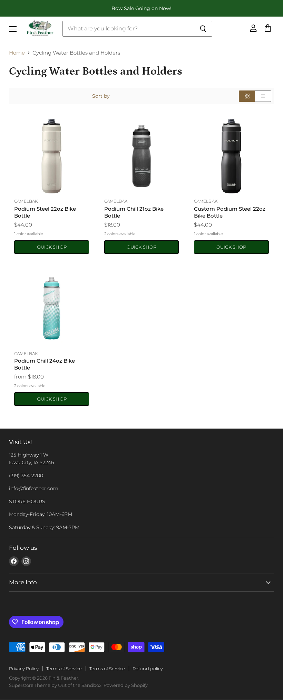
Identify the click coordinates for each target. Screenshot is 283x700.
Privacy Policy (24, 668)
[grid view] (247, 96)
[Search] (203, 29)
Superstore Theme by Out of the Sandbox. (56, 685)
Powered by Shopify (126, 685)
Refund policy (148, 668)
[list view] (263, 96)
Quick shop (52, 247)
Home (17, 53)
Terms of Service (64, 668)
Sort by (101, 96)
